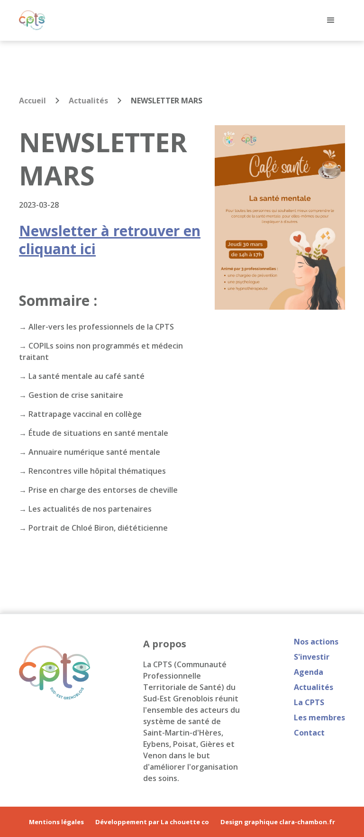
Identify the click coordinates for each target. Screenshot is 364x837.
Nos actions (316, 641)
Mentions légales (56, 822)
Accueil (32, 100)
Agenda (308, 672)
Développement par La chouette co (152, 822)
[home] (32, 20)
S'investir (311, 657)
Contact (309, 732)
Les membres (319, 717)
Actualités (88, 100)
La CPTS (309, 702)
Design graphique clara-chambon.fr (277, 822)
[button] (331, 20)
